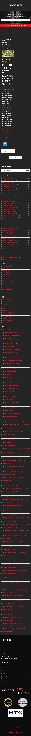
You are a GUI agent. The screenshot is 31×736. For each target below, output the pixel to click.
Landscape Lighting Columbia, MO (14, 431)
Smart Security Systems (9, 207)
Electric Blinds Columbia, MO (13, 617)
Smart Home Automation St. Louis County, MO (17, 558)
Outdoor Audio (7, 132)
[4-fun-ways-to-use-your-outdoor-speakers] (8, 53)
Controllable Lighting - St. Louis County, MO (16, 552)
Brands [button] (3, 679)
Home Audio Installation (9, 278)
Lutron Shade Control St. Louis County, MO (16, 565)
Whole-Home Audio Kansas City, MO (15, 466)
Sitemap (11, 732)
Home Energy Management (12, 385)
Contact (3, 684)
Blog (2, 681)
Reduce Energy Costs (11, 352)
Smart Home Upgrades (9, 213)
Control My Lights (7, 205)
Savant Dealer (9, 391)
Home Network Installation (10, 242)
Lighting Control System (9, 236)
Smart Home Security (8, 283)
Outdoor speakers (6, 87)
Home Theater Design (8, 203)
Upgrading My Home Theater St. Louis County (17, 517)
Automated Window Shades (10, 240)
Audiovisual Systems (10, 338)
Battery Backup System (11, 335)
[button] (2, 5)
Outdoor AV (8, 380)
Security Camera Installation (12, 382)
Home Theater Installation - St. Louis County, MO (17, 425)
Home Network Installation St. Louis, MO (16, 589)
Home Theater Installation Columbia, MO (16, 422)
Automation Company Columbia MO (14, 601)
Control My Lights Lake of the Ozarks (15, 483)
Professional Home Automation (13, 360)
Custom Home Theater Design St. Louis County (15, 511)
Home (2, 668)
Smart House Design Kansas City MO (15, 455)
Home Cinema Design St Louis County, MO (16, 499)
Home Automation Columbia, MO (14, 623)
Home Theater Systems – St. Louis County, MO (17, 448)
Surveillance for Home (11, 388)
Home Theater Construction (12, 413)
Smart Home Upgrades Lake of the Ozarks (16, 505)
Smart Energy (9, 377)
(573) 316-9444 (5, 663)
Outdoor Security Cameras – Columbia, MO (16, 547)
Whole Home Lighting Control (10, 257)
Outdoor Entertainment (9, 197)
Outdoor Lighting (7, 138)
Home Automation (7, 255)
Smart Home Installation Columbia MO (15, 595)
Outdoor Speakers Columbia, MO (10, 48)
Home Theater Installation (9, 184)
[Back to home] (15, 5)
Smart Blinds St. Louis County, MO (14, 541)
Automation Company (8, 246)
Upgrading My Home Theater (10, 217)
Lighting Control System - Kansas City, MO (16, 570)
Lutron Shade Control (8, 234)
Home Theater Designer (9, 238)
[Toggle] (29, 178)
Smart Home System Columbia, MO (14, 606)
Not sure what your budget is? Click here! (15, 25)
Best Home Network (10, 343)
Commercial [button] (4, 676)
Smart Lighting (9, 399)
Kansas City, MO (7, 182)
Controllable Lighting (8, 230)
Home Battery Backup (11, 402)
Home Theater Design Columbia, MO (14, 477)
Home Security (9, 410)
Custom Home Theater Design (11, 215)
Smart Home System (8, 249)
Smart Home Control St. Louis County (15, 535)
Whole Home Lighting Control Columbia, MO (17, 628)
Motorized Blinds (9, 346)
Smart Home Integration (11, 349)
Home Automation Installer (12, 357)
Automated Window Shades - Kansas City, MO (17, 583)
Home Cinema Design (8, 211)
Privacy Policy (18, 732)
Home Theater (6, 268)
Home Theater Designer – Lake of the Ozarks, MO (17, 576)
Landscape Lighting (8, 186)
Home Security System (9, 188)
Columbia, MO (6, 178)
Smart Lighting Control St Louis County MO (16, 524)
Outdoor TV (9, 130)
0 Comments (7, 151)
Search (27, 20)
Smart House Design (8, 195)
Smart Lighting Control (9, 220)
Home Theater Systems (9, 193)
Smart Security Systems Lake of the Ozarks (16, 488)
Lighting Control (7, 270)
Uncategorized (7, 259)
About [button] (2, 670)
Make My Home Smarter (9, 209)
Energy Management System (13, 332)
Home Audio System (8, 289)
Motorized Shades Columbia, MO (14, 471)
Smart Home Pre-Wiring (11, 363)
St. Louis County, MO (8, 190)
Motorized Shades (8, 201)
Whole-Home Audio (8, 199)
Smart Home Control (8, 224)
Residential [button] (4, 673)
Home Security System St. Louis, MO (15, 437)
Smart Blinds (6, 226)
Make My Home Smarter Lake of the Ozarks (17, 494)
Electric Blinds (7, 253)
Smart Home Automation (9, 232)
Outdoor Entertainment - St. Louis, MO (15, 460)
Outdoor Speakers (7, 46)
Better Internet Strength (9, 222)
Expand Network (9, 396)
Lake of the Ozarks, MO (9, 180)
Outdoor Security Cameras (10, 228)
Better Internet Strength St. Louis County (16, 530)
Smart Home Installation (9, 244)
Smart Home (6, 272)
